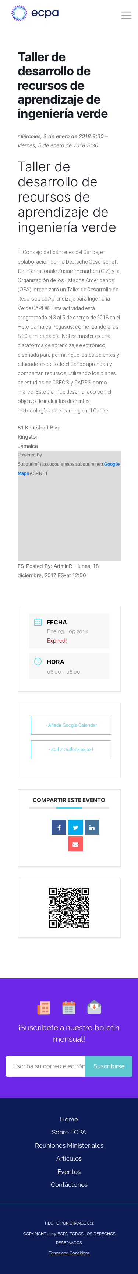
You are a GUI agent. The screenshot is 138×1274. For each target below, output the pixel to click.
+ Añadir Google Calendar (71, 725)
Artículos (69, 1158)
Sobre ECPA (69, 1132)
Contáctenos (69, 1184)
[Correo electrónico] (75, 843)
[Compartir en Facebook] (59, 827)
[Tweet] (75, 827)
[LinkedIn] (92, 827)
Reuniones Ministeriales (69, 1145)
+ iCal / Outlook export (70, 749)
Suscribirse (108, 1066)
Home (69, 1119)
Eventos (69, 1171)
